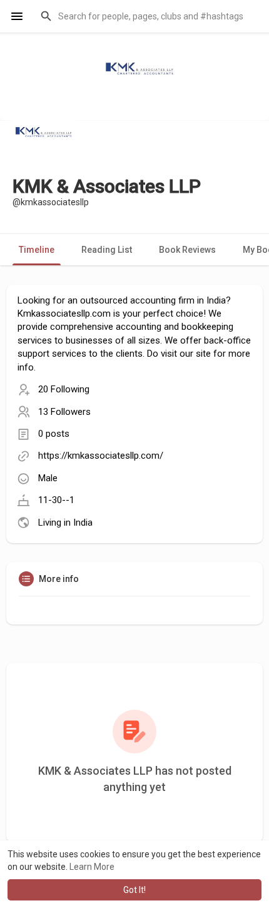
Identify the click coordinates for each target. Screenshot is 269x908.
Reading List (106, 250)
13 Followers (64, 411)
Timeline (36, 250)
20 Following (63, 389)
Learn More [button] (91, 867)
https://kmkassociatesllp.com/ (100, 455)
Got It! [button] (134, 890)
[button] (147, 16)
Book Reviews (187, 250)
